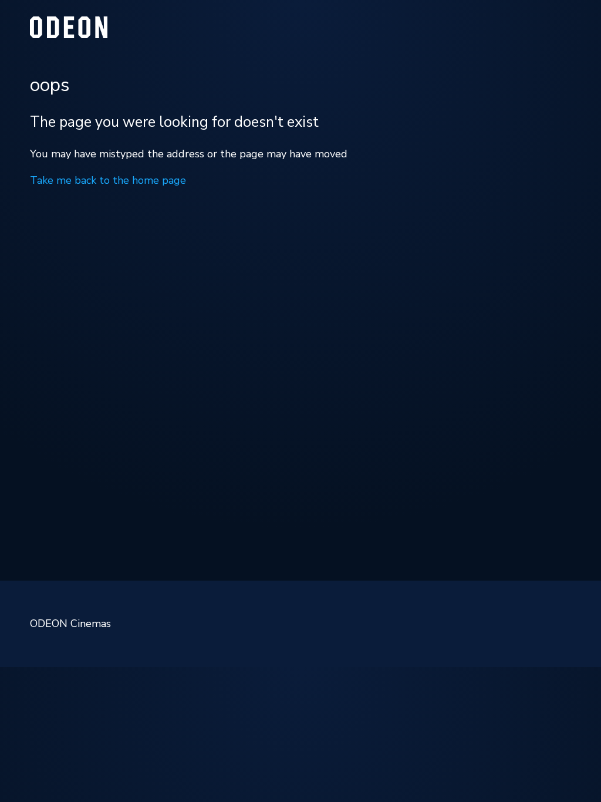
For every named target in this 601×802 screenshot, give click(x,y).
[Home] (68, 35)
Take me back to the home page (108, 180)
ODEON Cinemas (70, 623)
